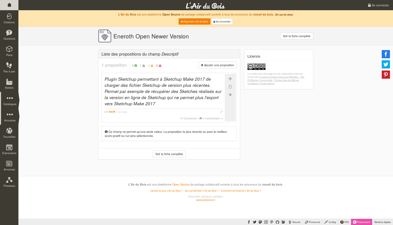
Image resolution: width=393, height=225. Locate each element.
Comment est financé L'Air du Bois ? (241, 190)
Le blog (332, 222)
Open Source (171, 14)
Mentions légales (382, 222)
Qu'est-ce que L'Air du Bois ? (167, 190)
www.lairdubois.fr (205, 199)
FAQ (346, 222)
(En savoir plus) (284, 14)
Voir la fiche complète (297, 36)
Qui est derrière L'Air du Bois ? (202, 190)
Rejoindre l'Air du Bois (195, 21)
